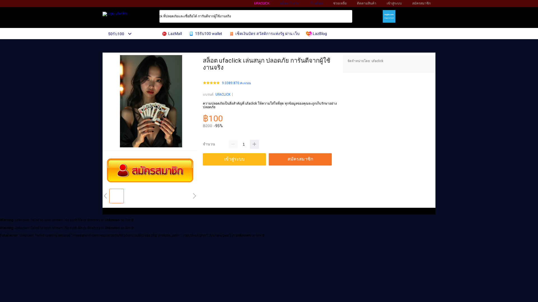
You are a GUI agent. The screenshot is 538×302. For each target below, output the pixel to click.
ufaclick (262, 3)
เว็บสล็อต (316, 3)
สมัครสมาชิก (421, 3)
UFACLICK (222, 94)
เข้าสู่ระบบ (394, 3)
